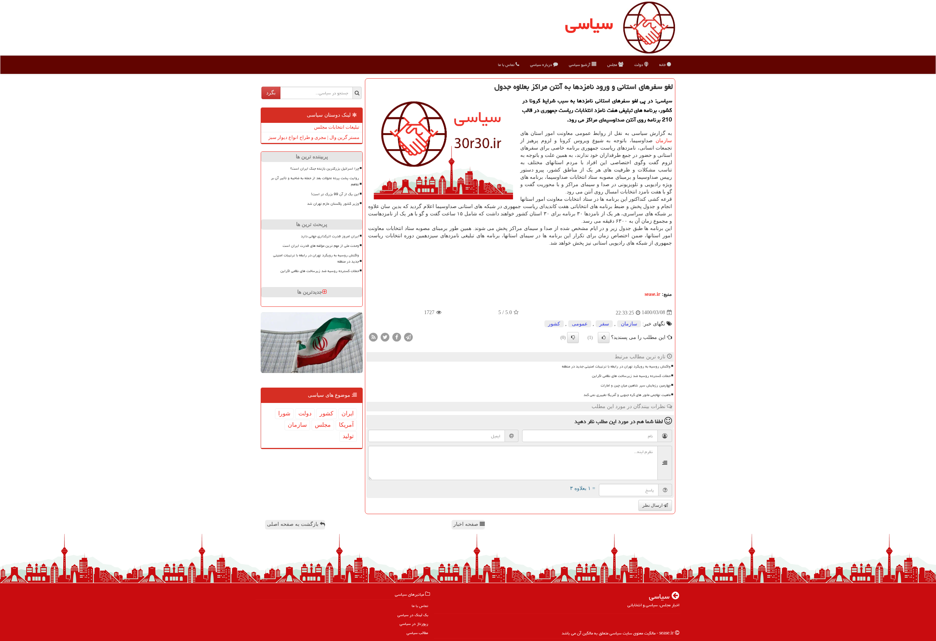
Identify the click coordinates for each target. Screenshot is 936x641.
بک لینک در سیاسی (412, 615)
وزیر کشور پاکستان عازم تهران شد (333, 203)
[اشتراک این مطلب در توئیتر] (385, 336)
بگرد (271, 92)
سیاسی (589, 23)
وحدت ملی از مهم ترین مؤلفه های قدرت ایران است (321, 245)
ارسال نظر (653, 505)
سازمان (664, 140)
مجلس (612, 64)
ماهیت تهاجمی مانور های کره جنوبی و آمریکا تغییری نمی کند (627, 395)
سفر (604, 324)
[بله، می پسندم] (603, 337)
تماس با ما (507, 64)
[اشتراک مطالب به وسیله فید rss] (373, 336)
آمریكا (346, 425)
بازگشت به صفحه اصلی (293, 524)
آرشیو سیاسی (580, 64)
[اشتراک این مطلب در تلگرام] (408, 336)
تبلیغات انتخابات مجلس (336, 127)
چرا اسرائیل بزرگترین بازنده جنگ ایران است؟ (324, 168)
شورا (284, 413)
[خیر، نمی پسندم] (573, 337)
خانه (663, 64)
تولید (348, 436)
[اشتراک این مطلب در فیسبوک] (397, 336)
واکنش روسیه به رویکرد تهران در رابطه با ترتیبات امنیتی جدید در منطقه (616, 366)
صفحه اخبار (466, 524)
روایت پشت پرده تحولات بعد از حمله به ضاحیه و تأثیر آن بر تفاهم (315, 181)
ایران (347, 413)
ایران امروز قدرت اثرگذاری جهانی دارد (330, 236)
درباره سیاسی (541, 64)
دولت (639, 64)
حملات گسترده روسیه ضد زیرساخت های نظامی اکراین (631, 376)
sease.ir (652, 294)
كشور (554, 324)
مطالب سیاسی (417, 633)
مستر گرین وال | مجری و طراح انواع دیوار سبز (313, 137)
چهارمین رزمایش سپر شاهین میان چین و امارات (636, 385)
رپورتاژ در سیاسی (414, 623)
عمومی (580, 324)
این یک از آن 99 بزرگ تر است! (335, 194)
